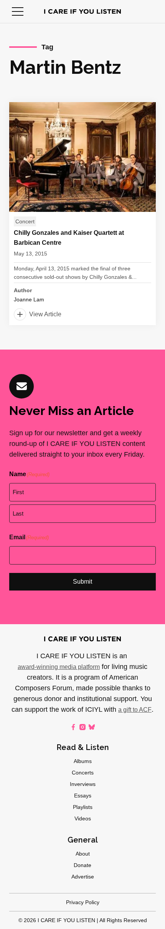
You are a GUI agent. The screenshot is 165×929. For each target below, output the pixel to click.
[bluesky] (92, 727)
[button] (17, 11)
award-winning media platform (59, 667)
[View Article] (82, 213)
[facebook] (73, 727)
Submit (82, 581)
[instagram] (82, 727)
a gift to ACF (135, 709)
